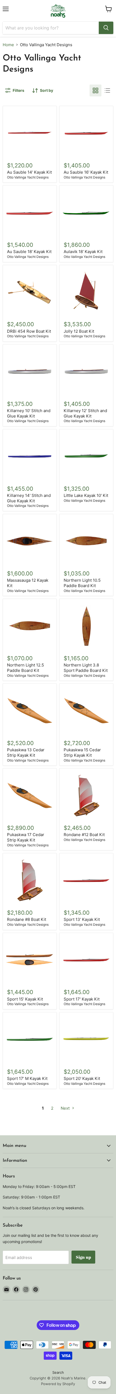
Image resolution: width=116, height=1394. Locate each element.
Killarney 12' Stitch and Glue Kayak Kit (85, 413)
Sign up (83, 1257)
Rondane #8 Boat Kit (26, 919)
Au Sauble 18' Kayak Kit (29, 251)
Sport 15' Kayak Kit (25, 999)
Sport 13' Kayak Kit (82, 919)
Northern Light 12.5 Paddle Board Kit (25, 667)
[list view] (107, 90)
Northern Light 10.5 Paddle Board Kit (82, 583)
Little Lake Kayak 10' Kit (86, 495)
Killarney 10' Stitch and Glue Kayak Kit (28, 413)
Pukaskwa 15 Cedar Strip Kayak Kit (82, 752)
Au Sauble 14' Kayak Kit (29, 172)
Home (8, 44)
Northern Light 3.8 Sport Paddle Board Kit (86, 667)
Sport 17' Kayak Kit (82, 999)
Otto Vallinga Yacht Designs (28, 177)
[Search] (106, 28)
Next (66, 1108)
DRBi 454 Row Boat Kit (29, 331)
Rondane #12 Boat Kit (84, 834)
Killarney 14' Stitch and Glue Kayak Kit (29, 498)
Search (58, 1372)
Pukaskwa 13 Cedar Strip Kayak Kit (26, 752)
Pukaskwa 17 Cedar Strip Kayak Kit (25, 837)
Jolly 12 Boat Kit (79, 331)
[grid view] (95, 90)
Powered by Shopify (58, 1384)
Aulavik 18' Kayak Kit (83, 251)
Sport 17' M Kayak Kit (27, 1078)
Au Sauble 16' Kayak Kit (86, 172)
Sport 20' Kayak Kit (82, 1078)
